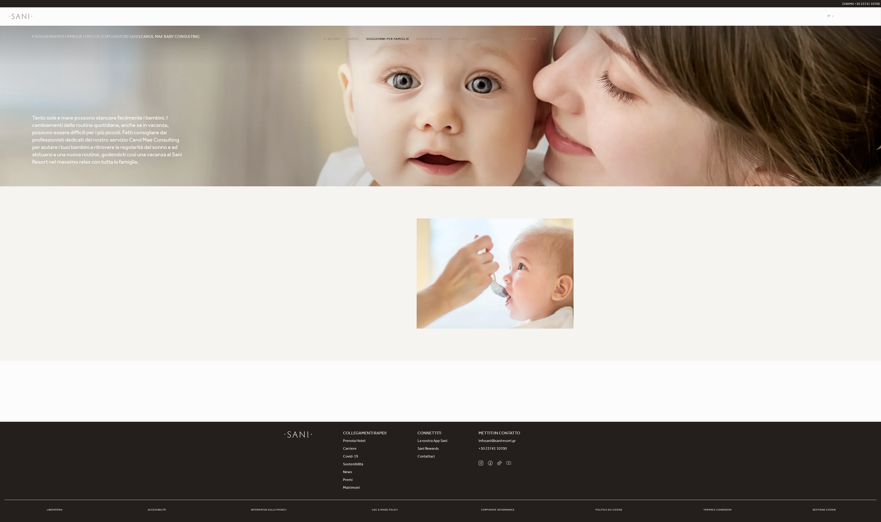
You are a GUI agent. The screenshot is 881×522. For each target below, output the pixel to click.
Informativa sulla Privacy (269, 510)
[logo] (20, 16)
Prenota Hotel (354, 441)
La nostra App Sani (432, 441)
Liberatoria (55, 510)
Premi (348, 480)
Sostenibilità (353, 464)
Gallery (529, 39)
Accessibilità (157, 510)
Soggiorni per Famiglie (387, 39)
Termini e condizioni (717, 510)
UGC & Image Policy (385, 510)
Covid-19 (350, 457)
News (347, 472)
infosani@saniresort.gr (497, 441)
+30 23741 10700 (493, 449)
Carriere (350, 449)
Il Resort (332, 39)
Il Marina (506, 39)
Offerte (483, 39)
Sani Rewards (428, 449)
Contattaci (426, 457)
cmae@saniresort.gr (463, 401)
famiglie (382, 240)
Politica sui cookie (609, 510)
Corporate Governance (498, 510)
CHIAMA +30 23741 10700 (861, 4)
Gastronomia (428, 39)
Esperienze (458, 39)
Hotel (353, 39)
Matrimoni (351, 488)
